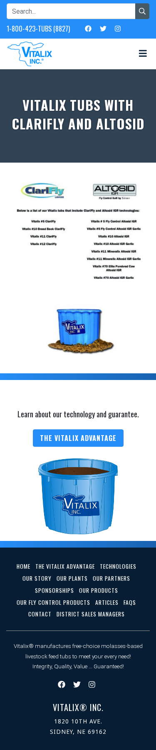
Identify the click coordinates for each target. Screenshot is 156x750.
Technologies (118, 566)
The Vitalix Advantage (78, 438)
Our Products (98, 590)
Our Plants (72, 578)
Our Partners (111, 578)
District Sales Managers (91, 614)
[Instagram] (117, 28)
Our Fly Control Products (53, 602)
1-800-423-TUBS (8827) (38, 29)
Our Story (37, 578)
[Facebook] (88, 28)
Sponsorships (54, 590)
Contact (40, 614)
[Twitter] (103, 28)
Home (23, 566)
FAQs (130, 602)
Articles (107, 602)
